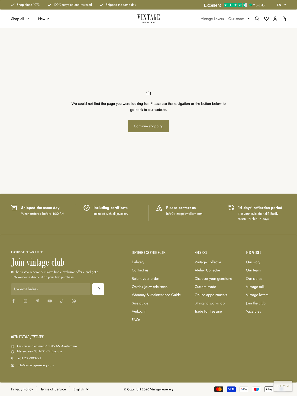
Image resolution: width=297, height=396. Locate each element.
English (79, 389)
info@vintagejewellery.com (36, 365)
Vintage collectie (208, 262)
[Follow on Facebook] (13, 301)
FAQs (136, 319)
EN (279, 5)
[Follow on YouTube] (49, 301)
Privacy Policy (22, 389)
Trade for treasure (208, 311)
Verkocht (138, 311)
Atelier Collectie (207, 270)
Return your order (145, 278)
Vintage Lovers (212, 18)
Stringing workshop (210, 303)
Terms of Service (53, 389)
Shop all (17, 18)
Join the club (255, 303)
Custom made (205, 286)
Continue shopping (148, 126)
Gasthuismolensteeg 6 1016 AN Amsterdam (47, 346)
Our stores (254, 278)
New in (43, 18)
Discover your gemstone (213, 278)
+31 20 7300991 (29, 358)
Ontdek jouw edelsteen (150, 286)
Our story (253, 262)
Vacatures (253, 311)
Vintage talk (255, 286)
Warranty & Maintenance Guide (156, 294)
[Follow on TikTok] (61, 301)
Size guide (140, 303)
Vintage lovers (257, 294)
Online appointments (211, 294)
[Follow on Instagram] (25, 301)
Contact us (140, 270)
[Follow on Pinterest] (37, 301)
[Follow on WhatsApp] (73, 301)
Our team (253, 270)
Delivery (138, 262)
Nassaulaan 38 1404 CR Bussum (39, 351)
